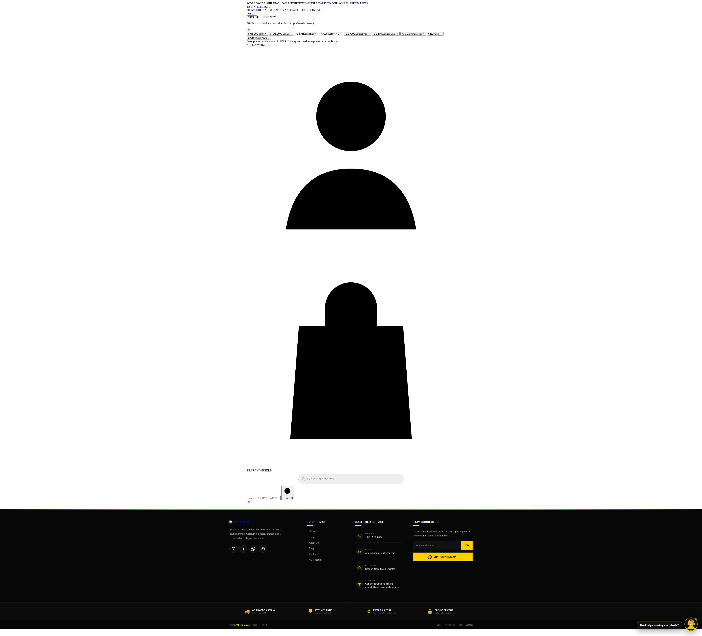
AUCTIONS (272, 10)
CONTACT (316, 10)
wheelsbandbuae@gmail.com (380, 553)
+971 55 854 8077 (374, 537)
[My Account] (351, 254)
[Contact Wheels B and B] (691, 623)
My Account (315, 559)
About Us (314, 542)
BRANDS (286, 10)
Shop (311, 537)
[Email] (263, 549)
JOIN (466, 545)
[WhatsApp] (253, 549)
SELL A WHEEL (257, 44)
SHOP (260, 10)
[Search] (269, 45)
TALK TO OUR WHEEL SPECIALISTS (343, 3)
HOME (251, 10)
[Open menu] (270, 7)
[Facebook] (243, 549)
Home (312, 531)
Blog (311, 548)
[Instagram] (233, 549)
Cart (460, 625)
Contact (313, 554)
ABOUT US (300, 10)
